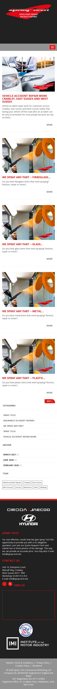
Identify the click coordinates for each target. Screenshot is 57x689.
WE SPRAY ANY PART (13, 426)
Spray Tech (9, 415)
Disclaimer (37, 665)
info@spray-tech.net (11, 554)
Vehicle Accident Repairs (12, 482)
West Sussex (8, 487)
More (50, 124)
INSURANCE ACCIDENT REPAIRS (18, 420)
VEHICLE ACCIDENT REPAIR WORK (19, 436)
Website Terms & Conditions (19, 662)
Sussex (18, 487)
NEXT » (50, 401)
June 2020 (8, 460)
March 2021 (9, 454)
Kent (36, 487)
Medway (43, 487)
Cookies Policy (22, 665)
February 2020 (11, 465)
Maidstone (28, 487)
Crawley (27, 482)
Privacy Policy (42, 662)
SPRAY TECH (9, 431)
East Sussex (36, 482)
